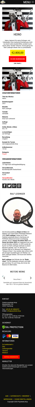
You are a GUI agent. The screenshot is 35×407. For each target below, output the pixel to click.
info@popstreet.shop (14, 311)
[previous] (5, 79)
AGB (6, 396)
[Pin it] (19, 186)
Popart (4, 154)
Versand (5, 351)
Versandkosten (7, 178)
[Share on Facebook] (4, 186)
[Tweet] (9, 186)
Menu (27, 2)
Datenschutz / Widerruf (19, 396)
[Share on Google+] (14, 186)
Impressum (8, 399)
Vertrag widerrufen (11, 357)
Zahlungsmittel (7, 349)
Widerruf (5, 353)
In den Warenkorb (17, 59)
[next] (30, 79)
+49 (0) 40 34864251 (12, 309)
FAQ (3, 346)
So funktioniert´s (7, 344)
